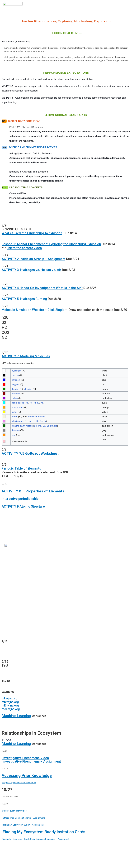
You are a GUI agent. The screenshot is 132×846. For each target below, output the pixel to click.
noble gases (18, 402)
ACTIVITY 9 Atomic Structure (23, 506)
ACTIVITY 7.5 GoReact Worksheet (30, 453)
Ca (44, 425)
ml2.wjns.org (10, 702)
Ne (31, 402)
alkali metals (18, 421)
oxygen (15, 384)
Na (30, 421)
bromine (16, 393)
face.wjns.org (11, 709)
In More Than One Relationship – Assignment (23, 818)
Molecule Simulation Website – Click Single (33, 310)
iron (13, 435)
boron (15, 416)
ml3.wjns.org (10, 705)
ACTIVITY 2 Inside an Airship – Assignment (33, 259)
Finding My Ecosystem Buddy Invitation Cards (44, 832)
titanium (16, 430)
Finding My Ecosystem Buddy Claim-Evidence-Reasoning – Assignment (35, 839)
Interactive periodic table (20, 499)
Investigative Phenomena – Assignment (31, 761)
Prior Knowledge (36, 775)
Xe (42, 402)
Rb (37, 421)
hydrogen (16, 370)
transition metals (36, 416)
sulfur (14, 412)
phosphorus (18, 407)
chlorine (28, 389)
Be (35, 425)
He (26, 402)
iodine (15, 398)
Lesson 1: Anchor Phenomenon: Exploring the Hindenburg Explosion (51, 244)
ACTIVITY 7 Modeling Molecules (26, 356)
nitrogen (16, 380)
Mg (39, 425)
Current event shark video (14, 810)
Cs (41, 421)
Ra (55, 425)
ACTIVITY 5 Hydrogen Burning (24, 299)
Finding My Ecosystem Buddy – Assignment (22, 824)
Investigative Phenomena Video (25, 758)
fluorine (15, 389)
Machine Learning (16, 716)
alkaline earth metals (22, 425)
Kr (38, 402)
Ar (35, 402)
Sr (48, 425)
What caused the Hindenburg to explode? (32, 233)
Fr (45, 421)
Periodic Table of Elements (21, 468)
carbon (15, 375)
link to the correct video (24, 248)
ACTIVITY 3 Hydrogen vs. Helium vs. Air (31, 270)
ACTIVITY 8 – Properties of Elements (33, 491)
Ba (51, 425)
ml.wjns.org (9, 698)
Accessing (11, 775)
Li (26, 421)
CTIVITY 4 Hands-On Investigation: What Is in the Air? (43, 288)
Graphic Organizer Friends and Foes (19, 782)
